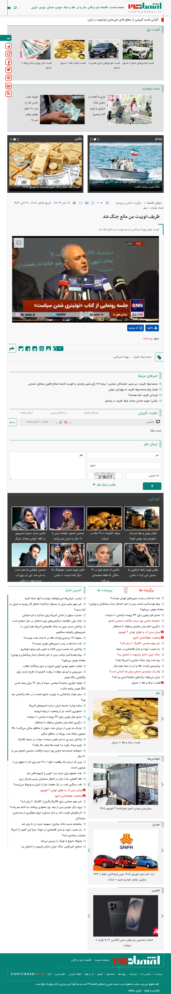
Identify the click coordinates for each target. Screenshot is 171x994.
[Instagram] (41, 348)
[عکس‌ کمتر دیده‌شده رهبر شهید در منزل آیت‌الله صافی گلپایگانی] (45, 166)
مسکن (50, 7)
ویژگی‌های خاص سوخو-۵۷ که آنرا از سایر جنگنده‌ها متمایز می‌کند (124, 943)
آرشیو (100, 974)
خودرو (58, 7)
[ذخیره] (86, 202)
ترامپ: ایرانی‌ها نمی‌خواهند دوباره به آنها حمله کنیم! (53, 598)
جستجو (110, 974)
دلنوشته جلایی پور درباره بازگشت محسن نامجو (134, 621)
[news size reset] (100, 202)
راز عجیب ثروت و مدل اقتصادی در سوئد (138, 649)
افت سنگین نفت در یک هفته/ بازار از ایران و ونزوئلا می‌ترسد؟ (47, 784)
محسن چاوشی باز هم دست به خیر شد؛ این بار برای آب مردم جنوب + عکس (30, 575)
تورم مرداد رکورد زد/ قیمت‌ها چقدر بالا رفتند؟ (57, 745)
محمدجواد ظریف (142, 357)
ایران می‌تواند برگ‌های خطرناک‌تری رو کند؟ (136, 677)
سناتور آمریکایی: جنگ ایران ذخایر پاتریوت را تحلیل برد (51, 846)
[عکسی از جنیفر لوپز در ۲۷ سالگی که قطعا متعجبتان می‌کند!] (104, 555)
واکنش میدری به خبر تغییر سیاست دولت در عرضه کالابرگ (50, 739)
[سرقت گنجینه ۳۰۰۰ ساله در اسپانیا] (104, 519)
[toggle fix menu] (5, 38)
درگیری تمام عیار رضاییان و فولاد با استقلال (136, 626)
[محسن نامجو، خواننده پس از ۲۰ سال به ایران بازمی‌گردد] (67, 519)
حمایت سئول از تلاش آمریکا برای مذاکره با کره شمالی (52, 615)
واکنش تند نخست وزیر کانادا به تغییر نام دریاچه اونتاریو (51, 649)
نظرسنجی (60, 974)
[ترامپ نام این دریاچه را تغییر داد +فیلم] (125, 166)
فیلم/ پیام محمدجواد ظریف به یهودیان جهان (133, 389)
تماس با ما (146, 974)
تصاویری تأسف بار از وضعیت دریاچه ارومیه (58, 711)
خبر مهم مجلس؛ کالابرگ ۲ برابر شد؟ (140, 643)
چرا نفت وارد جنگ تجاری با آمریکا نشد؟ (138, 660)
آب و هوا (89, 974)
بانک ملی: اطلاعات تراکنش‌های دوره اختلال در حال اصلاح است (47, 621)
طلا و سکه (69, 7)
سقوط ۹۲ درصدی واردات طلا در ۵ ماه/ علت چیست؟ (53, 638)
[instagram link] (8, 54)
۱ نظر (146, 208)
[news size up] (107, 202)
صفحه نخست (116, 7)
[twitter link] (8, 69)
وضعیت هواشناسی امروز (146, 638)
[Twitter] (21, 348)
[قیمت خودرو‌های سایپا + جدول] (138, 49)
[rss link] (8, 93)
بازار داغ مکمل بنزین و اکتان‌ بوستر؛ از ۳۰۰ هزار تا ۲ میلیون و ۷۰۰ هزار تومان (124, 811)
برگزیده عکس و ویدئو (128, 203)
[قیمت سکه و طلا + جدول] (70, 49)
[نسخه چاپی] (74, 202)
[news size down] (92, 202)
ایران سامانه (134, 990)
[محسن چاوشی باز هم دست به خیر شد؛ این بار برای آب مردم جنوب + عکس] (29, 555)
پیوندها (122, 974)
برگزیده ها (146, 590)
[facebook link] (8, 62)
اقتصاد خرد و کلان (98, 7)
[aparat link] (8, 77)
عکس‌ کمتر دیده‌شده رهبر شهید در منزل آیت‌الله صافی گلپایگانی (49, 184)
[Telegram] (34, 348)
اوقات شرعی (75, 974)
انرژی (34, 7)
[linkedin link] (8, 85)
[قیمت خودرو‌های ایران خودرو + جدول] (104, 49)
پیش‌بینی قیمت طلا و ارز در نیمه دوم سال (137, 666)
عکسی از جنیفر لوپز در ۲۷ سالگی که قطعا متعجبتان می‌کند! (105, 575)
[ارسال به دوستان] (80, 202)
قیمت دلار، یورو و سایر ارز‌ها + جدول (37, 65)
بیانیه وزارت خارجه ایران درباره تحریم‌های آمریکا (55, 705)
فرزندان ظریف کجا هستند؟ (143, 395)
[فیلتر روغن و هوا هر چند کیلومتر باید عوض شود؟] (142, 519)
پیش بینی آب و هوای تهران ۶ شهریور (139, 632)
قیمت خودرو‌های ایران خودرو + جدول (104, 65)
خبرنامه (133, 974)
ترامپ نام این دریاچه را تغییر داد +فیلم (138, 187)
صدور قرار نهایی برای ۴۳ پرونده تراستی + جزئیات (132, 615)
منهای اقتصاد (153, 203)
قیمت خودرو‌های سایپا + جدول (138, 63)
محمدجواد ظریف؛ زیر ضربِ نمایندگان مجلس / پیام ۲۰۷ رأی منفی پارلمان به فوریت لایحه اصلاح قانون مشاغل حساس (93, 384)
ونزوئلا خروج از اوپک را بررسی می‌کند (61, 841)
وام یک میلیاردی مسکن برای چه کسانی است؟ (134, 671)
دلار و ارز (81, 7)
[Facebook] (27, 348)
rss (49, 974)
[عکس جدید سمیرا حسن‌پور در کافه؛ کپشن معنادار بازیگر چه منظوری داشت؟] (29, 519)
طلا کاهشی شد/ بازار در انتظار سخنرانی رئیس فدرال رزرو (50, 779)
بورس (42, 7)
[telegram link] (8, 46)
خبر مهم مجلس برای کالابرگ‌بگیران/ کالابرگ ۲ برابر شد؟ (51, 801)
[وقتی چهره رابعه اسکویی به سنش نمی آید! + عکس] (142, 555)
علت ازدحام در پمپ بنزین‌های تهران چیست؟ (135, 598)
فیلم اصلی (144, 339)
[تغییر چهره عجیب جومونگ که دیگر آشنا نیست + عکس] (67, 555)
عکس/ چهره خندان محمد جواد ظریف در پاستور (131, 401)
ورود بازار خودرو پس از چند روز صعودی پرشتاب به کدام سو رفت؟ (46, 807)
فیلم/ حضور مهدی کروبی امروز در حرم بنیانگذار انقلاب (52, 666)
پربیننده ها (104, 590)
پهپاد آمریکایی (121, 357)
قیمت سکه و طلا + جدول (73, 63)
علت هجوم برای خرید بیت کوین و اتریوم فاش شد (54, 773)
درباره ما (158, 974)
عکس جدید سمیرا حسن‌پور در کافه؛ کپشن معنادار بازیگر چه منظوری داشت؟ (30, 539)
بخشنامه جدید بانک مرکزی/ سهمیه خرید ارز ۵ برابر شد (51, 824)
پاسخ (12, 422)
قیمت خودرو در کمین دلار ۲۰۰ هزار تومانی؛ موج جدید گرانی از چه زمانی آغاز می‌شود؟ (124, 877)
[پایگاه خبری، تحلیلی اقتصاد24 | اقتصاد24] (138, 8)
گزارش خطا (48, 348)
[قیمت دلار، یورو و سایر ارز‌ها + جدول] (35, 49)
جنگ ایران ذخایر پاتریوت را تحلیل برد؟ (138, 654)
